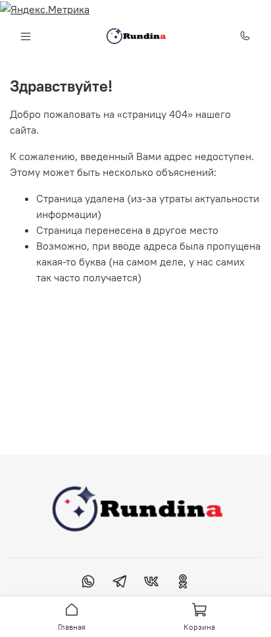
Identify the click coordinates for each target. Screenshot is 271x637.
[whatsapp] (88, 583)
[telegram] (120, 583)
